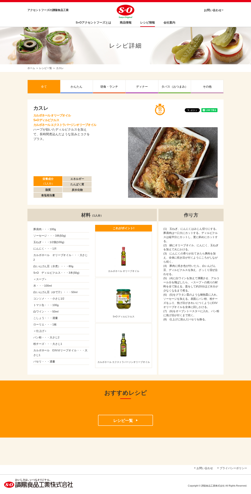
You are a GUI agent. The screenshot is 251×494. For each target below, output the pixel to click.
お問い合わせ (213, 10)
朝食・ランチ (109, 86)
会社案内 (169, 22)
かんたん (76, 86)
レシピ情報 (147, 22)
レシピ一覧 (45, 68)
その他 (207, 86)
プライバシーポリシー (233, 468)
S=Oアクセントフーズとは (93, 22)
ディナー (142, 86)
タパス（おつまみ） (174, 86)
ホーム (31, 68)
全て (44, 86)
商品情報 (126, 22)
